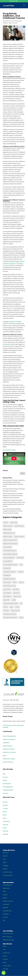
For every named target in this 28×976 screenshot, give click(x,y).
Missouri (5, 856)
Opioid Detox (16, 593)
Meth (4, 818)
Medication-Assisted (9, 752)
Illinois (5, 862)
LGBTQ (5, 780)
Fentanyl (5, 831)
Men (4, 774)
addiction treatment (19, 536)
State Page (6, 610)
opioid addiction (7, 593)
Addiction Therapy (8, 536)
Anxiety (5, 895)
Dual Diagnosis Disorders (9, 578)
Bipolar (5, 898)
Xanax (5, 828)
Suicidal (5, 907)
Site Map (5, 969)
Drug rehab (6, 344)
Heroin (5, 812)
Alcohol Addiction (7, 547)
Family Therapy (7, 582)
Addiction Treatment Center (10, 540)
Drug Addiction (7, 568)
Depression (6, 888)
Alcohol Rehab (20, 557)
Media (5, 956)
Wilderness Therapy (9, 759)
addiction (6, 522)
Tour (4, 949)
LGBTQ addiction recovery (9, 585)
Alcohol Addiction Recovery (10, 550)
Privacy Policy (7, 966)
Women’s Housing (8, 940)
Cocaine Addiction (8, 561)
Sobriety (17, 607)
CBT (4, 920)
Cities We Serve (7, 872)
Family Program (7, 746)
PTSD (4, 891)
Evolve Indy (7, 21)
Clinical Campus (8, 933)
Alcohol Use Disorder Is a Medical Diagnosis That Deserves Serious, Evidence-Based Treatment (13, 495)
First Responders (8, 787)
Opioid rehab (6, 600)
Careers (5, 959)
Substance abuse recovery (10, 614)
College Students (8, 790)
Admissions (6, 953)
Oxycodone (6, 821)
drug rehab (20, 571)
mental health (7, 589)
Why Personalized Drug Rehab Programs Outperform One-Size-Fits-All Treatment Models (13, 511)
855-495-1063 (14, 1)
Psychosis (6, 914)
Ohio (4, 859)
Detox (21, 564)
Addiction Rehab (7, 529)
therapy (21, 617)
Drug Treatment (13, 23)
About (5, 946)
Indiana (14, 582)
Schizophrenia (7, 911)
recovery (5, 607)
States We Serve (8, 875)
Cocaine (5, 808)
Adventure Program (9, 749)
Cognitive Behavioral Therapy (10, 564)
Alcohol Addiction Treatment (10, 554)
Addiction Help (13, 522)
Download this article (9, 450)
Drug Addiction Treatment (10, 571)
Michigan (5, 865)
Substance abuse (15, 610)
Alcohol (5, 802)
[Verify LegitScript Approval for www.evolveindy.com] (14, 655)
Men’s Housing (7, 937)
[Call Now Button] (3, 973)
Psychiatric (6, 904)
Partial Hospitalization (9, 736)
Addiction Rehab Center (9, 533)
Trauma (5, 917)
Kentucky (5, 853)
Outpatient (6, 743)
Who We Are (7, 944)
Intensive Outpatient (9, 739)
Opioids (13, 600)
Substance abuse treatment (10, 617)
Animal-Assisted (8, 762)
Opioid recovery (17, 596)
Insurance (21, 582)
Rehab (11, 607)
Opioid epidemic (7, 596)
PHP (21, 603)
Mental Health (8, 882)
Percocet (5, 824)
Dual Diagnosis (7, 575)
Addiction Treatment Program (10, 543)
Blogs (4, 962)
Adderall (5, 834)
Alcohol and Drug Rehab (9, 557)
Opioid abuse (16, 589)
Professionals (7, 783)
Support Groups (8, 901)
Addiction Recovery (8, 526)
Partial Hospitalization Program (11, 603)
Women (5, 777)
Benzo (4, 815)
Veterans (5, 793)
